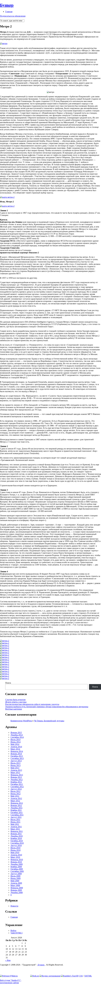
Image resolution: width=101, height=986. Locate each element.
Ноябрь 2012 (16, 782)
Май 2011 (15, 824)
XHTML (88, 976)
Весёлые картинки (13, 709)
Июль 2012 (15, 791)
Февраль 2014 (17, 751)
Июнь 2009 (16, 878)
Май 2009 (15, 881)
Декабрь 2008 (17, 892)
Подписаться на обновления (12, 16)
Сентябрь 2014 (17, 737)
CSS (81, 976)
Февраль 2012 (17, 803)
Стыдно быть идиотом (15, 699)
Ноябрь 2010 (16, 838)
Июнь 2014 (16, 742)
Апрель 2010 (16, 855)
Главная (8, 11)
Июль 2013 (15, 763)
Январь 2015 (16, 732)
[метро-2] (4, 641)
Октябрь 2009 (17, 869)
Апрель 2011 (16, 827)
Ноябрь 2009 (16, 866)
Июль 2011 (15, 819)
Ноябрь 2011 (16, 810)
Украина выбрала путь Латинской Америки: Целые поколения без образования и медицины (46, 707)
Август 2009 (16, 874)
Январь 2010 (16, 862)
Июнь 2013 (16, 765)
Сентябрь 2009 (17, 871)
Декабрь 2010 (17, 836)
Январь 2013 (16, 777)
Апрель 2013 (16, 770)
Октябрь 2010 (17, 841)
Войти (13, 930)
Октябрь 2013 (17, 756)
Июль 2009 (15, 876)
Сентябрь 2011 (17, 815)
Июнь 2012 (16, 794)
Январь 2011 (16, 834)
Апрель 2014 (16, 747)
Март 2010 (15, 857)
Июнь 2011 (15, 822)
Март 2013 (15, 772)
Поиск (8, 683)
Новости (14, 906)
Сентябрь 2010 (17, 843)
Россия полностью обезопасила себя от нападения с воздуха (32, 704)
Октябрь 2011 (17, 812)
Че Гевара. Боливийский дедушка (49, 721)
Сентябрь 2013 (17, 758)
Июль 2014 (15, 739)
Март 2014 (15, 749)
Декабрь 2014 (17, 735)
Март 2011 (15, 829)
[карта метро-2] (7, 197)
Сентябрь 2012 (17, 787)
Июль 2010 (15, 848)
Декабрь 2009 (17, 864)
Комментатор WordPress (21, 721)
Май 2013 (15, 768)
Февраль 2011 (17, 831)
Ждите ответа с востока (15, 702)
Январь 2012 (16, 805)
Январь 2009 (16, 890)
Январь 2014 (16, 754)
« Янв (8, 960)
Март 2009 (15, 885)
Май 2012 (15, 796)
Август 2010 (16, 845)
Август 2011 (16, 817)
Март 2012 (15, 801)
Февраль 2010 (17, 859)
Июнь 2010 (16, 850)
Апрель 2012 (16, 798)
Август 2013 (16, 761)
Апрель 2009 (16, 883)
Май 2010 (15, 852)
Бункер (7, 5)
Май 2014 (15, 744)
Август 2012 (16, 789)
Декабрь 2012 (17, 779)
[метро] (3, 43)
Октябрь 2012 (17, 784)
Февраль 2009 (17, 888)
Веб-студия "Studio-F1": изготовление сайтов (10, 981)
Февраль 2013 (17, 775)
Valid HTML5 (16, 933)
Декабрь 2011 (16, 808)
